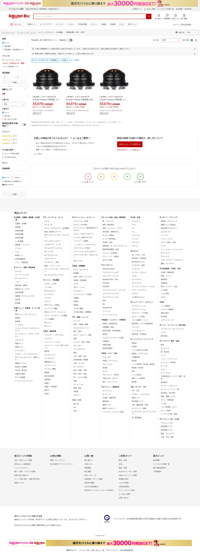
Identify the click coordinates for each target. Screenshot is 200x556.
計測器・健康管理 (109, 398)
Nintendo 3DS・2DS (110, 279)
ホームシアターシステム (53, 248)
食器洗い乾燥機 (21, 367)
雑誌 (75, 353)
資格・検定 (77, 388)
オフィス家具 (166, 410)
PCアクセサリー (50, 291)
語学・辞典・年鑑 (80, 370)
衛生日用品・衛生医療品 (112, 331)
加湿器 (17, 299)
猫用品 (134, 343)
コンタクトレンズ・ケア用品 (113, 338)
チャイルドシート (138, 331)
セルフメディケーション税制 (25, 525)
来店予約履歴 (89, 483)
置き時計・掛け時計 (168, 393)
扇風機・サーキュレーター (25, 296)
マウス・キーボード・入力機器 (55, 316)
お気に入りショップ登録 (128, 475)
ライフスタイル (79, 349)
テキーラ (135, 246)
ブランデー (136, 242)
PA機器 (76, 273)
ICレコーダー (49, 252)
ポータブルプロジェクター (54, 275)
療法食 (134, 382)
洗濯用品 (164, 283)
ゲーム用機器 (49, 319)
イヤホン (71, 24)
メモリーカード (50, 259)
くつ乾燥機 (19, 241)
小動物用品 (136, 357)
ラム (133, 232)
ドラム (75, 284)
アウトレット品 (166, 423)
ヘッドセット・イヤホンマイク (84, 244)
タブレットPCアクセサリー (83, 234)
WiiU (104, 301)
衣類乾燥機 (19, 234)
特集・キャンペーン (57, 460)
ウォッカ (135, 239)
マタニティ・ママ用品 (140, 313)
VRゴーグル (77, 261)
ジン (133, 228)
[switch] (24, 124)
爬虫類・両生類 (137, 368)
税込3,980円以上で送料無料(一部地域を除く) (42, 9)
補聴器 (46, 372)
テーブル (164, 366)
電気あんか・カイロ (22, 289)
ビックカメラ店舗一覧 (165, 9)
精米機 (17, 321)
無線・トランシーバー (52, 266)
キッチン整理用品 (109, 239)
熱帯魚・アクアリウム (140, 354)
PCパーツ (48, 323)
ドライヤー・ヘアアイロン (54, 335)
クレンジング (107, 364)
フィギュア (136, 269)
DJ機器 (76, 298)
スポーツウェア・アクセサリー (172, 260)
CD (74, 407)
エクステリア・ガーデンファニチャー (144, 413)
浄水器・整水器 (21, 370)
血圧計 (46, 390)
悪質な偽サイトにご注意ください (49, 525)
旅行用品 (164, 336)
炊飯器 (17, 318)
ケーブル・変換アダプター (83, 237)
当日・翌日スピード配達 (23, 460)
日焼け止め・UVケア (110, 378)
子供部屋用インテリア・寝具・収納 (173, 377)
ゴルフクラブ (166, 232)
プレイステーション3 (110, 294)
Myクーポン (88, 475)
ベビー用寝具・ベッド (140, 320)
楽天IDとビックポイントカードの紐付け (99, 490)
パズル (134, 276)
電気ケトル (19, 347)
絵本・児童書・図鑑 (80, 324)
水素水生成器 (20, 374)
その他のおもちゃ (138, 297)
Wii (104, 304)
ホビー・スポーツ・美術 (82, 335)
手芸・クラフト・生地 (169, 286)
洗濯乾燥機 (19, 231)
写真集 (75, 391)
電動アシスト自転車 (168, 225)
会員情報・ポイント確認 (93, 479)
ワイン (134, 225)
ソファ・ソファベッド (169, 359)
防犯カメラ (136, 398)
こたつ (17, 282)
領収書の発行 (124, 479)
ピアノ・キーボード (80, 270)
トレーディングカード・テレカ (143, 286)
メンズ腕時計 (166, 306)
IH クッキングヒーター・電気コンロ (27, 358)
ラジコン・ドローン (139, 272)
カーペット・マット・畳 (170, 389)
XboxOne (106, 283)
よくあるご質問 (149, 9)
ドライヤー (60, 24)
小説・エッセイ (79, 363)
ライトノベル (78, 384)
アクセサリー (78, 291)
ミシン (17, 252)
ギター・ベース (79, 287)
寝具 (162, 345)
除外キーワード (8, 185)
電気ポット (19, 343)
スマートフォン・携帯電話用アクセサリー (85, 229)
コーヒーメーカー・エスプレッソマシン (27, 329)
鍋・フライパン (108, 221)
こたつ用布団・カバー (169, 407)
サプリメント (107, 391)
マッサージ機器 (50, 369)
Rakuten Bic (19, 16)
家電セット (32, 24)
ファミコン (107, 311)
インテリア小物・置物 (169, 414)
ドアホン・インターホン (141, 394)
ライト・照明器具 (21, 262)
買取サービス (19, 483)
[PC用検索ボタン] (148, 16)
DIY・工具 (135, 391)
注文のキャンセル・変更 (128, 471)
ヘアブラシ (48, 338)
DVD (75, 411)
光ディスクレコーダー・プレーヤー (56, 236)
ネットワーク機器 (50, 308)
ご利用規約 (157, 471)
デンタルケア (49, 358)
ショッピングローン (21, 468)
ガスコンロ (19, 340)
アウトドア (165, 256)
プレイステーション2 (110, 297)
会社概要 (179, 9)
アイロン (18, 248)
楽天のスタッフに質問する (129, 144)
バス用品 (164, 290)
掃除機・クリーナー (22, 245)
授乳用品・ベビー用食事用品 (142, 324)
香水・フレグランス (110, 382)
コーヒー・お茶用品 (110, 253)
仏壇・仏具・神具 (167, 437)
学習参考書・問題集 (80, 360)
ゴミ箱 (163, 403)
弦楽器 (75, 301)
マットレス (165, 348)
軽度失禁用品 (107, 348)
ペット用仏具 (136, 375)
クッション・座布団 (168, 362)
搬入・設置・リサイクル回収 (25, 471)
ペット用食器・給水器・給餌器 (143, 364)
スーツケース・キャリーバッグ (172, 329)
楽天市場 (188, 9)
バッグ (163, 332)
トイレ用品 (165, 294)
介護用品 (106, 341)
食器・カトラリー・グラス (112, 228)
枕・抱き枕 (165, 352)
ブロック (135, 294)
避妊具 (105, 334)
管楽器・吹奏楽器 (80, 280)
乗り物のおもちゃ (138, 262)
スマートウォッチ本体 (81, 248)
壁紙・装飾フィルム (168, 396)
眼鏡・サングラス (167, 263)
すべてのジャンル (8, 32)
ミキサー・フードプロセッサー (26, 354)
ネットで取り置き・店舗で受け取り (27, 479)
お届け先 (5, 100)
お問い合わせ (124, 498)
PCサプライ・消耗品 (52, 305)
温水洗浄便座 (49, 376)
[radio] (3, 43)
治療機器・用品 (108, 327)
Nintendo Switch (109, 269)
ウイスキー (136, 221)
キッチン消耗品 (108, 235)
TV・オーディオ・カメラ (26, 32)
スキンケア (107, 357)
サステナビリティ (112, 550)
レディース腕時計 (167, 309)
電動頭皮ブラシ (50, 362)
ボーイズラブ (78, 367)
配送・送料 (123, 460)
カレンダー (77, 346)
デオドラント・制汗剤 (111, 375)
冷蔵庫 (103, 24)
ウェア (163, 246)
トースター (19, 325)
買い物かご (88, 460)
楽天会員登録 (186, 25)
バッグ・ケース (166, 239)
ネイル (105, 371)
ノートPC (48, 287)
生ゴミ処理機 (20, 377)
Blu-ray (76, 404)
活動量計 (47, 379)
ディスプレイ (49, 294)
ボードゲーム (136, 283)
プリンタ (47, 298)
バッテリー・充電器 (80, 241)
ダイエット (107, 394)
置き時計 (164, 316)
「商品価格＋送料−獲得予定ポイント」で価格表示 (48, 40)
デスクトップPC (50, 284)
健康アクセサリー (109, 408)
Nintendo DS (107, 308)
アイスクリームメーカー (24, 381)
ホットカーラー (50, 355)
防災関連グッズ (137, 401)
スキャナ (47, 301)
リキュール (136, 235)
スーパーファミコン (110, 315)
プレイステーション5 (110, 272)
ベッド (163, 355)
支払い (121, 464)
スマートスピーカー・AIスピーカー (56, 270)
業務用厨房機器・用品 (111, 249)
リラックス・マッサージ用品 (113, 412)
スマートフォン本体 (80, 221)
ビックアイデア (45, 24)
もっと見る (38, 154)
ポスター (76, 395)
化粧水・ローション (110, 361)
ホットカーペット (21, 278)
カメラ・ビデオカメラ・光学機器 (56, 228)
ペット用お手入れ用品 (140, 350)
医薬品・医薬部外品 (110, 324)
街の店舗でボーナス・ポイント (61, 464)
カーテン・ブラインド (169, 386)
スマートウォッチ (167, 320)
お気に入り (88, 464)
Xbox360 (106, 286)
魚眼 (3, 94)
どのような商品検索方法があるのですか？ (51, 146)
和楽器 (75, 305)
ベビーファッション (139, 309)
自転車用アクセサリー (169, 228)
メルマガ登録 (124, 483)
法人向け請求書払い (91, 487)
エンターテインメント (81, 328)
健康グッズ (107, 405)
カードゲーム (136, 279)
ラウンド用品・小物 (168, 242)
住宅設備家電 (20, 259)
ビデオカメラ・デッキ (52, 244)
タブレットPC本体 (80, 225)
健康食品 (106, 401)
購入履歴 (87, 471)
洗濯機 (112, 24)
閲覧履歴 (87, 468)
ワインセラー (20, 350)
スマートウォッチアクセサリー (84, 252)
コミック (76, 321)
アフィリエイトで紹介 (127, 490)
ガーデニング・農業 (139, 408)
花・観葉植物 (136, 418)
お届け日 (5, 109)
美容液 (105, 368)
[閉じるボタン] (195, 49)
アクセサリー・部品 (51, 262)
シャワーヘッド (50, 365)
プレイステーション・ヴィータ (114, 290)
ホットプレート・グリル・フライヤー (27, 335)
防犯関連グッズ (166, 426)
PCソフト (48, 326)
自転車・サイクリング (169, 221)
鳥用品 (134, 361)
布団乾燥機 (19, 238)
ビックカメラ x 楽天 (16, 9)
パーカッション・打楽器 (82, 294)
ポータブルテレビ (50, 255)
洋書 (75, 381)
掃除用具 (164, 279)
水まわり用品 (107, 260)
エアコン (94, 24)
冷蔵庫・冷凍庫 (21, 224)
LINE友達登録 (124, 487)
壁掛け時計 (165, 313)
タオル (163, 297)
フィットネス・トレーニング (171, 249)
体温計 (46, 394)
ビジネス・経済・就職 (81, 342)
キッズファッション (139, 306)
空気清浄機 (82, 24)
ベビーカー (136, 327)
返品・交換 (123, 468)
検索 (15, 82)
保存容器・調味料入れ (111, 232)
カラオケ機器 (78, 308)
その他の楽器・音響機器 (82, 312)
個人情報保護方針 (159, 468)
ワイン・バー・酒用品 (111, 256)
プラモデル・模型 (138, 265)
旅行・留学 (77, 331)
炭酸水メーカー (21, 363)
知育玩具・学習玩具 (139, 258)
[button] (14, 89)
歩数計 (46, 383)
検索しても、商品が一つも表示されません (51, 150)
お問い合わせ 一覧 (97, 550)
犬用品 (134, 346)
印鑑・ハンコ (166, 276)
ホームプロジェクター (52, 241)
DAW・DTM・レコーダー (82, 277)
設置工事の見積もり (21, 475)
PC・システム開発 (80, 377)
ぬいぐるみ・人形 (138, 255)
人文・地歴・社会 (80, 356)
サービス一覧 (84, 550)
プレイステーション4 (110, 276)
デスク (163, 369)
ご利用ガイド (137, 9)
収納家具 (164, 382)
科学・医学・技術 (80, 374)
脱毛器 (46, 351)
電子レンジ (132, 24)
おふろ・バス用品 (138, 316)
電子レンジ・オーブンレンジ (25, 314)
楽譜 (75, 338)
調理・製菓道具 (108, 225)
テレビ (121, 24)
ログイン (176, 25)
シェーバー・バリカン (52, 342)
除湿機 (17, 303)
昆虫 (133, 371)
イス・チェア (166, 373)
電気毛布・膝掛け (21, 285)
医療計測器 (107, 345)
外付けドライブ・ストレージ (55, 312)
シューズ (164, 235)
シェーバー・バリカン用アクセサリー (56, 346)
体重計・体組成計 (50, 387)
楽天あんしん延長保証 (22, 464)
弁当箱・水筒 (107, 242)
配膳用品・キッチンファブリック (115, 246)
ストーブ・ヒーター (22, 275)
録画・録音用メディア (52, 232)
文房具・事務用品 (167, 272)
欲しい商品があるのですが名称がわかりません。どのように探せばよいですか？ (65, 143)
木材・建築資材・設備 (140, 405)
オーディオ (48, 225)
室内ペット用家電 (138, 378)
